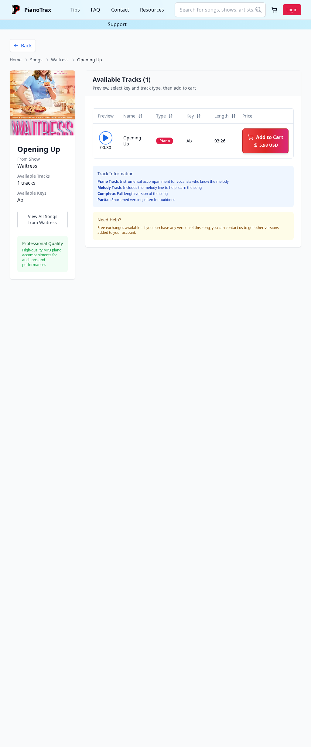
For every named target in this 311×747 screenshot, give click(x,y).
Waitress (60, 60)
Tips (75, 9)
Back (26, 45)
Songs (36, 60)
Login (292, 9)
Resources (152, 9)
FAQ (95, 9)
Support (117, 24)
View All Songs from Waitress (42, 219)
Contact (120, 9)
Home (16, 60)
